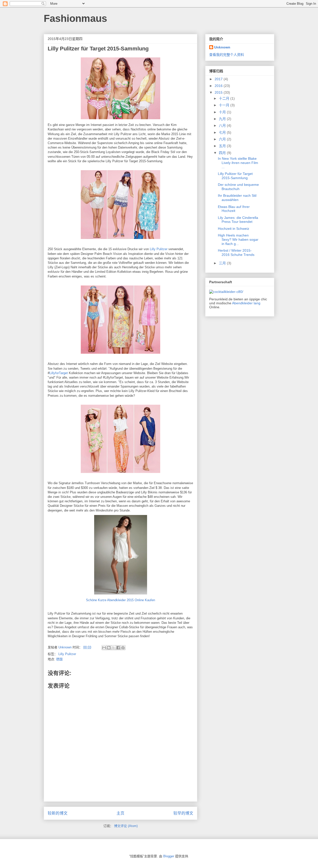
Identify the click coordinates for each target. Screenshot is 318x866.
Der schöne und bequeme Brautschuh (238, 187)
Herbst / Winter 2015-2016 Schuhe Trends (236, 252)
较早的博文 (183, 813)
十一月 (224, 105)
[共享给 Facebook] (118, 647)
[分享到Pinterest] (122, 647)
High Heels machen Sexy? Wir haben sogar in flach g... (238, 239)
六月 (223, 139)
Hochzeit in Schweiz (233, 229)
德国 (59, 659)
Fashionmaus (75, 18)
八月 (223, 125)
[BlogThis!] (108, 647)
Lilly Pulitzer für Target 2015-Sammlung (235, 176)
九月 (223, 119)
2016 (219, 86)
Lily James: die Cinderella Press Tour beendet (238, 220)
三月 (223, 263)
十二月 (224, 98)
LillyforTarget (59, 373)
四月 (223, 153)
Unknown (222, 47)
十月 (223, 112)
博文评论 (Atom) (126, 826)
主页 (120, 813)
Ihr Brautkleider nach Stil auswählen (237, 198)
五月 (223, 146)
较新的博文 (58, 813)
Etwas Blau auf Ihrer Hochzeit (234, 209)
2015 (219, 92)
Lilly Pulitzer (158, 249)
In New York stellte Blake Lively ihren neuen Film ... (238, 163)
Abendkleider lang (246, 303)
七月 (223, 132)
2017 (219, 79)
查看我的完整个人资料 (226, 55)
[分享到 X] (113, 647)
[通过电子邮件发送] (104, 647)
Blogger (168, 856)
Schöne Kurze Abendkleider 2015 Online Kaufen (120, 600)
